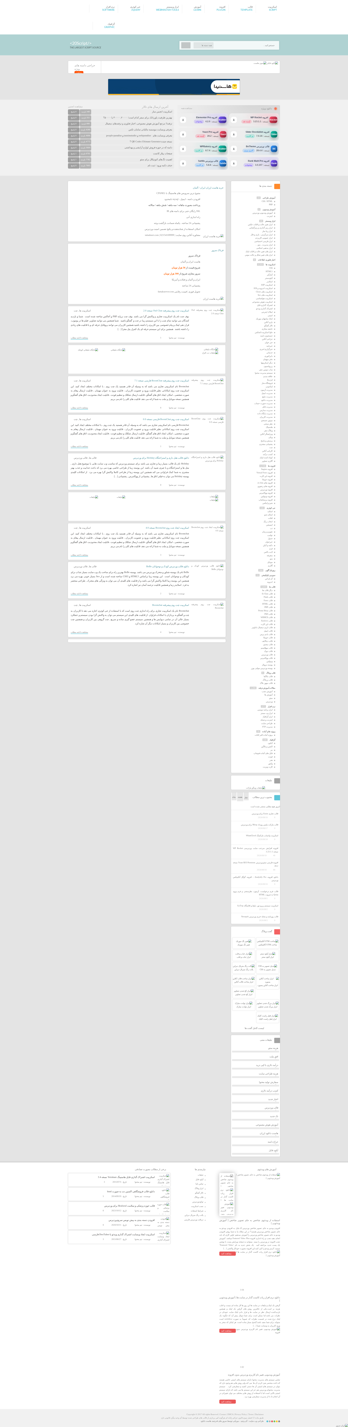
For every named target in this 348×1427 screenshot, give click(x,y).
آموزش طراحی (269, 198)
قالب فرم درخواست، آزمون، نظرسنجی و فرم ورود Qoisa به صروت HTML (255, 893)
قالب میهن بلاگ (266, 683)
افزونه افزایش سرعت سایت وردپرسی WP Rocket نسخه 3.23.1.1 (255, 850)
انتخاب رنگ (268, 521)
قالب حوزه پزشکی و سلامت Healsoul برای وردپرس (129, 1205)
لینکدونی (269, 386)
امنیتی (270, 315)
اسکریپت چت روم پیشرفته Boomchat (170, 605)
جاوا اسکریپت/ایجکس (264, 332)
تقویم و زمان (267, 532)
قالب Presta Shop (265, 610)
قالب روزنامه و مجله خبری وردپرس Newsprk (259, 916)
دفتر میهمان (268, 359)
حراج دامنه (273, 1141)
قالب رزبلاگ (268, 680)
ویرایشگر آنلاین (266, 434)
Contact (223, 1414)
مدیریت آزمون (267, 390)
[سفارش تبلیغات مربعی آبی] (118, 350)
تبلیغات (200, 1175)
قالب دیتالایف (267, 641)
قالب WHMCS (267, 617)
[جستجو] (185, 45)
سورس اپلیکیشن (268, 575)
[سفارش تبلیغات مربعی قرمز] (88, 350)
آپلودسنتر (269, 278)
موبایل (270, 562)
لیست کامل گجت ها (255, 1028)
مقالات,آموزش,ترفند (266, 688)
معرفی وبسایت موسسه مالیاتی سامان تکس (150, 129)
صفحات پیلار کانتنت (162, 153)
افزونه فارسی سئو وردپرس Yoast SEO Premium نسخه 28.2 (255, 864)
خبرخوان (269, 542)
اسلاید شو (268, 515)
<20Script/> (81, 43)
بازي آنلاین (268, 322)
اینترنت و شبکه (266, 720)
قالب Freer (268, 600)
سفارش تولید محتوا (268, 1082)
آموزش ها (268, 695)
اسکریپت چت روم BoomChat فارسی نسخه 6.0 (166, 419)
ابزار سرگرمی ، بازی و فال (262, 234)
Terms (250, 1414)
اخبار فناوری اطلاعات (266, 260)
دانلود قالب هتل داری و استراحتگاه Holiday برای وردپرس (161, 457)
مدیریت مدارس (266, 410)
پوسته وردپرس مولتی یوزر (262, 668)
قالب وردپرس (80, 457)
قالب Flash (268, 597)
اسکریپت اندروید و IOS (263, 288)
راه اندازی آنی (193, 217)
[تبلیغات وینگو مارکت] (255, 788)
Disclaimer (259, 1414)
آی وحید (244, 1421)
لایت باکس (268, 552)
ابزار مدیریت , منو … (264, 245)
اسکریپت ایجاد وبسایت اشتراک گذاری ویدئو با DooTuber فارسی (123, 1234)
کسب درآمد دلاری (269, 1090)
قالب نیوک (268, 651)
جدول (270, 538)
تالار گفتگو (268, 325)
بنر (271, 750)
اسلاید (270, 511)
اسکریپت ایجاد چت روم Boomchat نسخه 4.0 (167, 527)
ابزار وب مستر (267, 713)
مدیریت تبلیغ (267, 397)
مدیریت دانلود (267, 400)
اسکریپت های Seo (265, 295)
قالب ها (92, 457)
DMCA (230, 1414)
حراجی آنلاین (267, 339)
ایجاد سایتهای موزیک (264, 319)
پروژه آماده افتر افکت (264, 735)
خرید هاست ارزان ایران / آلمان (208, 187)
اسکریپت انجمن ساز (162, 111)
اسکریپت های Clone (264, 292)
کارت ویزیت (268, 767)
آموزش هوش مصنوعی (267, 1124)
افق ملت (274, 1056)
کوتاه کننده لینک (266, 457)
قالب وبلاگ (270, 673)
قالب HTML (267, 604)
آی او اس (269, 579)
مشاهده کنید (226, 1253)
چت (76, 310)
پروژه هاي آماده (268, 731)
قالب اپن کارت (267, 624)
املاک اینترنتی (267, 312)
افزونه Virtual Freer (264, 472)
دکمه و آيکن (268, 545)
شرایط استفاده (197, 1211)
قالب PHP (268, 607)
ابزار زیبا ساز (267, 231)
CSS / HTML (267, 201)
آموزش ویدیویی (268, 209)
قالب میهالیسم (267, 648)
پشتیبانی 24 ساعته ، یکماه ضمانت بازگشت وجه (177, 223)
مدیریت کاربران (266, 417)
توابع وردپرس (197, 1202)
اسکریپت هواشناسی (264, 298)
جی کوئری (271, 508)
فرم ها (270, 380)
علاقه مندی (268, 376)
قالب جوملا (268, 637)
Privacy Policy (241, 1414)
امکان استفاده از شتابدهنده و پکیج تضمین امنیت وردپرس (172, 229)
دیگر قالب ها (267, 590)
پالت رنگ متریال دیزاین (194, 1215)
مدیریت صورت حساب (263, 403)
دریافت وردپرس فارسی (193, 1220)
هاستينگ (269, 427)
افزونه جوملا (267, 479)
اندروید (270, 582)
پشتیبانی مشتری (266, 444)
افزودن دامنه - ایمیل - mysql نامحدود (182, 199)
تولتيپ (270, 535)
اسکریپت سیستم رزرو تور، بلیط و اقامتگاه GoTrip (257, 906)
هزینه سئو (273, 1048)
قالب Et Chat (267, 594)
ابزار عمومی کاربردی (264, 238)
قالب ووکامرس (266, 658)
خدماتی (269, 352)
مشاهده (79, 73)
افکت (270, 518)
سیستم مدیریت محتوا (264, 373)
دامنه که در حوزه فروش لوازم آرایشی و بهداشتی (148, 147)
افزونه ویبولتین (267, 496)
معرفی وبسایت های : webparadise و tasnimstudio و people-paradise (139, 135)
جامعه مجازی (267, 329)
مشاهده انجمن (75, 106)
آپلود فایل (273, 1150)
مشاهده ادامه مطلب (79, 338)
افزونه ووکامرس (266, 493)
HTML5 (269, 271)
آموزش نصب (267, 691)
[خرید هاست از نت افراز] (210, 353)
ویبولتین (269, 661)
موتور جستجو (267, 420)
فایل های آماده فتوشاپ (263, 753)
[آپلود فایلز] (272, 63)
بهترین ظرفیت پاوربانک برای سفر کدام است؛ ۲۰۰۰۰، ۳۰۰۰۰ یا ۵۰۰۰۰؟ (137, 117)
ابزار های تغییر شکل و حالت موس (259, 255)
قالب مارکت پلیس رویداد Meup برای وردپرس (259, 825)
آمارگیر (270, 275)
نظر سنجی (268, 424)
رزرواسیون (268, 366)
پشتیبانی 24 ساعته (191, 285)
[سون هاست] (260, 63)
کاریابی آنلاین (267, 451)
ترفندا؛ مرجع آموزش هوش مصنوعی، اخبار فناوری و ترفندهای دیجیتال (138, 123)
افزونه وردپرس (266, 490)
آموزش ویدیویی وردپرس (262, 213)
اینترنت (270, 216)
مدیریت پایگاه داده (265, 413)
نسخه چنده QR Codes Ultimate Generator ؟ (151, 141)
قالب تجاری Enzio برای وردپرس (265, 813)
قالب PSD (268, 614)
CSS (271, 268)
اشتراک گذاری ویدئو (264, 308)
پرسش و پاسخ (267, 441)
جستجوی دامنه (266, 336)
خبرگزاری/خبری (266, 349)
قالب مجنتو (268, 644)
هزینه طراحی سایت (268, 1073)
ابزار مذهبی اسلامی (264, 248)
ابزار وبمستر (270, 221)
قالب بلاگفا (268, 676)
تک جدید (274, 1116)
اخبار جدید (273, 1099)
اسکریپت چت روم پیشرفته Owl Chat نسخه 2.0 (166, 310)
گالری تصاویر (267, 461)
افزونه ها (271, 466)
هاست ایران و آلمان (190, 261)
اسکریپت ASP (267, 285)
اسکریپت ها (85, 310)
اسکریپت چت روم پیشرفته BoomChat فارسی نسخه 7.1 (161, 380)
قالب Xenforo (267, 621)
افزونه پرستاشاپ (266, 500)
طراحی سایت (267, 723)
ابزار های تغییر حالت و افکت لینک (259, 251)
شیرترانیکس (267, 503)
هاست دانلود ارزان (269, 1133)
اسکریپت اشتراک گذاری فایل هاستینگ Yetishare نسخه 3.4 (126, 1177)
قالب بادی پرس (266, 634)
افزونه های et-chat (265, 483)
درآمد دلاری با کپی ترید (267, 1065)
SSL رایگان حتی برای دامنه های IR (183, 211)
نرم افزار (271, 706)
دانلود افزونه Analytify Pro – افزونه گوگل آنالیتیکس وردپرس (255, 879)
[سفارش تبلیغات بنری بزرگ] (211, 349)
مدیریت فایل (267, 407)
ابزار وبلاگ (199, 1188)
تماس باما (199, 1184)
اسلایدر (270, 281)
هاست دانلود (206, 1421)
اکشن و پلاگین (267, 746)
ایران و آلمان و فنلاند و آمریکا (186, 279)
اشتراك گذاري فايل (265, 305)
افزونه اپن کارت (266, 476)
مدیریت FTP (267, 727)
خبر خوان (269, 342)
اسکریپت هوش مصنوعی (262, 302)
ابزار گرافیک (268, 716)
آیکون (270, 743)
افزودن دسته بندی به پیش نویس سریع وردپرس (132, 1220)
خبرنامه (269, 346)
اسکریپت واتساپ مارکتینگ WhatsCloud (262, 835)
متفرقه (270, 555)
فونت (270, 757)
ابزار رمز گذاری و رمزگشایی (261, 228)
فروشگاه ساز (267, 383)
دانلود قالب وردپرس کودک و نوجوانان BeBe (167, 566)
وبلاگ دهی (268, 430)
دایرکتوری (268, 356)
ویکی (270, 437)
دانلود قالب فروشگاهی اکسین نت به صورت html (131, 1191)
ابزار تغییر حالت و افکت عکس (260, 224)
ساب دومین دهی (266, 370)
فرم (271, 548)
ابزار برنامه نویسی (265, 710)
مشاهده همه (186, 108)
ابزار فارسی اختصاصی (263, 241)
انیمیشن (269, 525)
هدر (271, 760)
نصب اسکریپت (197, 1206)
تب (271, 528)
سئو (271, 698)
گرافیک (272, 740)
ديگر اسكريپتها (267, 363)
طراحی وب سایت (256, 1421)
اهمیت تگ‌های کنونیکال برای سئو (156, 159)
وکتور (270, 763)
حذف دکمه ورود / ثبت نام (160, 165)
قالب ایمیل (268, 631)
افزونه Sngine (267, 469)
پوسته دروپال (267, 665)
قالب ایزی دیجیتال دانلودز (262, 627)
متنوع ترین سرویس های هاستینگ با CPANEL (178, 193)
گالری (270, 565)
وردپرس (269, 701)
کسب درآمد (268, 454)
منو (271, 559)
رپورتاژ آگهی (270, 570)
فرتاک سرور (217, 250)
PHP (271, 204)
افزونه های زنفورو (265, 486)
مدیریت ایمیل (267, 393)
